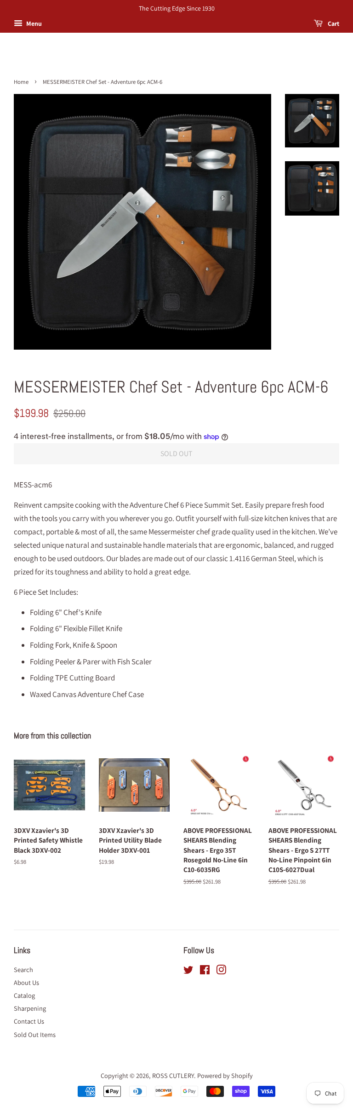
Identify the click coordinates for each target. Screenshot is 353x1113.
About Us (26, 982)
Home (21, 82)
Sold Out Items (35, 1034)
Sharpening (30, 1008)
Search (23, 969)
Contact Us (29, 1021)
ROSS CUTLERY (173, 1075)
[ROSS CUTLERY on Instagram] (221, 971)
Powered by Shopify (225, 1075)
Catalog (24, 995)
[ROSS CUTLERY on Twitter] (188, 971)
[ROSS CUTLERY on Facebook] (204, 971)
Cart (332, 23)
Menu (33, 23)
